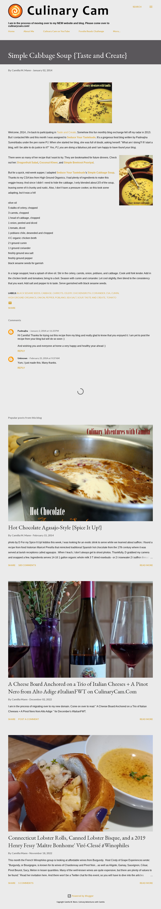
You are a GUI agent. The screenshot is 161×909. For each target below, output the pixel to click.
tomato (111, 297)
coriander (98, 293)
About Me (29, 31)
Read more (146, 565)
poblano (60, 297)
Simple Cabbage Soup (101, 172)
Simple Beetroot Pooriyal (79, 162)
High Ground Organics (22, 297)
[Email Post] (10, 304)
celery (68, 293)
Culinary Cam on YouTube (56, 31)
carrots (58, 293)
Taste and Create (66, 132)
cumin (115, 293)
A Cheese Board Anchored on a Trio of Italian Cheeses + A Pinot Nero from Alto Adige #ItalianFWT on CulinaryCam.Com (78, 687)
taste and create (94, 297)
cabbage (46, 293)
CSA (108, 293)
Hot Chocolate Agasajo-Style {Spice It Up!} (55, 527)
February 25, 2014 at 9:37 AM (45, 358)
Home (11, 31)
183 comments (27, 565)
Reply (21, 350)
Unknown (22, 358)
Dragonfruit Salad (27, 162)
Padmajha (23, 330)
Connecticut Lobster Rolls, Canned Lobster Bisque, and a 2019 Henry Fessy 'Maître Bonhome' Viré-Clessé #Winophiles (76, 841)
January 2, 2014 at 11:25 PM (44, 330)
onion (41, 297)
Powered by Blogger (82, 895)
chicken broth (82, 293)
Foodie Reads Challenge (91, 31)
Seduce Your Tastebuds (81, 137)
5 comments (25, 883)
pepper (50, 297)
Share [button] (11, 308)
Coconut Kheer (48, 162)
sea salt (72, 297)
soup (80, 297)
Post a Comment (28, 719)
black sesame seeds (28, 293)
